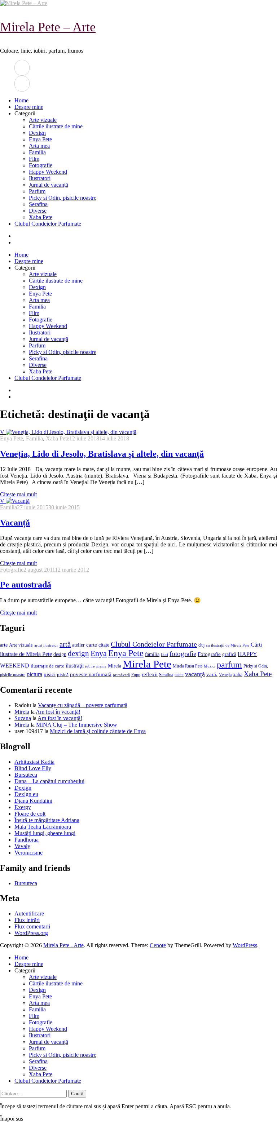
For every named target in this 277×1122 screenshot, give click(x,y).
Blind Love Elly (32, 768)
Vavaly (22, 846)
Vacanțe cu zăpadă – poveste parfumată (82, 705)
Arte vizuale (43, 120)
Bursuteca (25, 775)
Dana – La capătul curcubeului (49, 781)
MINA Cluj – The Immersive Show (76, 725)
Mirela (114, 666)
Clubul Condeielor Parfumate (47, 224)
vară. (211, 674)
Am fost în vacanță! (58, 712)
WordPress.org (31, 933)
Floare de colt (29, 814)
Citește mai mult (18, 494)
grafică (229, 654)
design (59, 654)
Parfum (37, 191)
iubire (90, 666)
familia (152, 654)
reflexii (150, 674)
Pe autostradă (25, 584)
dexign (78, 653)
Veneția (225, 674)
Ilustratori (39, 178)
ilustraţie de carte (47, 666)
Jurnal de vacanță (48, 185)
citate (103, 645)
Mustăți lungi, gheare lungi (44, 833)
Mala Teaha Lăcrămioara (42, 827)
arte (4, 645)
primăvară (121, 675)
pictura (34, 674)
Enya (99, 653)
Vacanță (15, 522)
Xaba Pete (40, 217)
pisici (50, 674)
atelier (78, 645)
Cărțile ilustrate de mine (56, 126)
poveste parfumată (90, 674)
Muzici (209, 666)
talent (179, 675)
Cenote (158, 945)
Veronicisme (28, 853)
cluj (201, 645)
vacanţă (195, 674)
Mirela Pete (147, 664)
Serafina (38, 204)
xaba (237, 674)
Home (21, 100)
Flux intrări (27, 920)
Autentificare (29, 913)
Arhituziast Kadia (34, 762)
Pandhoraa (26, 840)
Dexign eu (26, 794)
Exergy (22, 807)
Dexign (37, 133)
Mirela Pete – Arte (48, 27)
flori (164, 654)
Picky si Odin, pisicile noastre (62, 198)
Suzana (22, 718)
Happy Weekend (48, 172)
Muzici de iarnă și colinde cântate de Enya (98, 731)
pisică (63, 674)
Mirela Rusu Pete (187, 666)
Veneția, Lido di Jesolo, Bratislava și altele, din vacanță (102, 453)
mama (101, 666)
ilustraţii (75, 665)
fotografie (183, 653)
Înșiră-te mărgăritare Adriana (46, 820)
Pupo (135, 674)
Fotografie (40, 165)
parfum (229, 664)
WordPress (245, 945)
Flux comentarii (32, 926)
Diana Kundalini (33, 801)
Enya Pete (40, 139)
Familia (37, 152)
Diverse (38, 211)
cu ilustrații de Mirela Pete (227, 645)
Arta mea (39, 146)
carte (91, 645)
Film (34, 159)
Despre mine (28, 107)
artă (65, 644)
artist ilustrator (46, 645)
